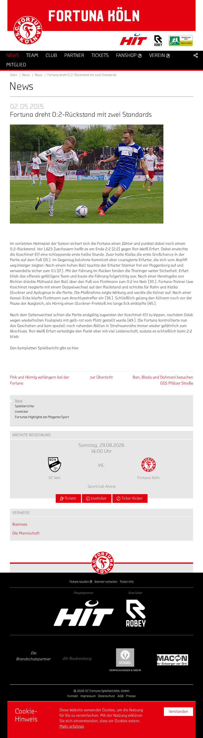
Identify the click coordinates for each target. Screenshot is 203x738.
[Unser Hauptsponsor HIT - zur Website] (134, 40)
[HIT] (84, 613)
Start (13, 75)
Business (19, 524)
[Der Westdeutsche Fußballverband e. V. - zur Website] (180, 42)
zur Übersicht (101, 377)
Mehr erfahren (71, 726)
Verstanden (178, 711)
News (38, 75)
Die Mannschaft (25, 533)
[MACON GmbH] (148, 659)
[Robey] (136, 613)
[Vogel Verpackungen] (101, 659)
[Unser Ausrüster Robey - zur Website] (158, 43)
